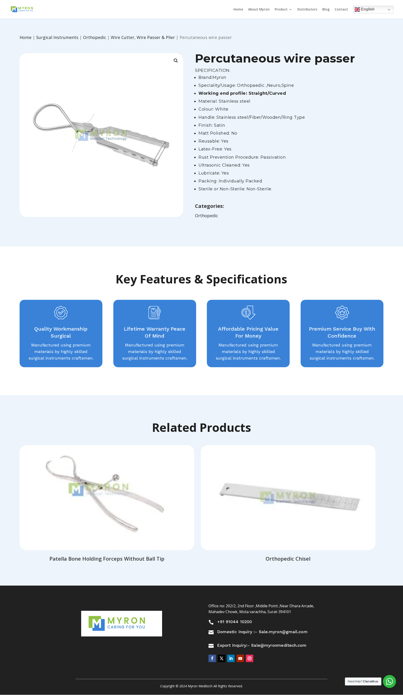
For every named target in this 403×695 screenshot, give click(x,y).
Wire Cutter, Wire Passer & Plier (143, 37)
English (367, 9)
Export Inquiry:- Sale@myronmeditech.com (262, 645)
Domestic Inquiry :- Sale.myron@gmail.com (262, 631)
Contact (341, 9)
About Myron (259, 9)
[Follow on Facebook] (212, 658)
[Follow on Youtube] (240, 658)
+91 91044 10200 (234, 621)
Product (281, 9)
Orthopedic (94, 37)
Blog (326, 9)
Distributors (307, 9)
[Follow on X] (221, 658)
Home (238, 9)
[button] (176, 60)
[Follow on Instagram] (249, 658)
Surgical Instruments (57, 37)
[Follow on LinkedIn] (231, 658)
